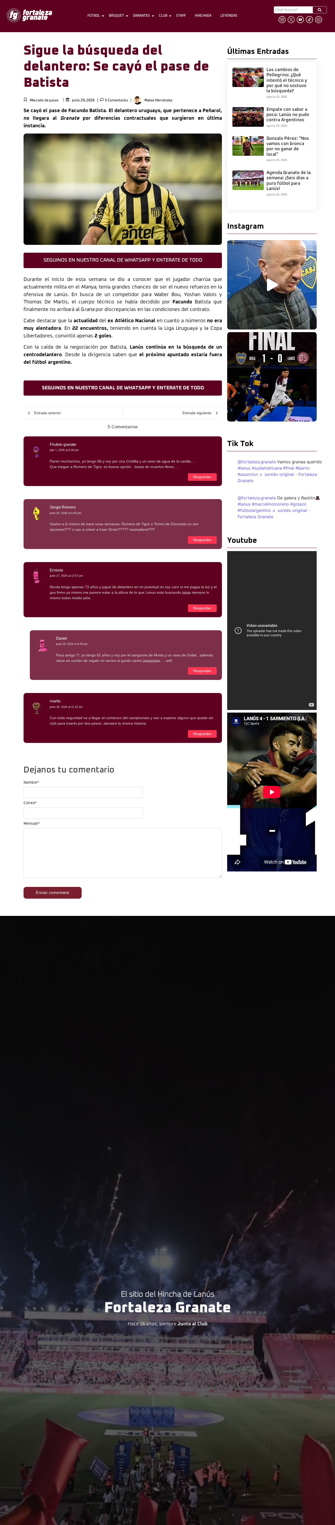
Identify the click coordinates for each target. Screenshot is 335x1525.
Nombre (31, 782)
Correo (30, 803)
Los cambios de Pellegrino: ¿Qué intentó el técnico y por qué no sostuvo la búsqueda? (286, 81)
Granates (141, 16)
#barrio (302, 468)
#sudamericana (267, 468)
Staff (181, 16)
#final (288, 468)
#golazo (298, 504)
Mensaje (32, 823)
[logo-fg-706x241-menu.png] (29, 15)
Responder (202, 477)
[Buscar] (320, 9)
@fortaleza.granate (257, 461)
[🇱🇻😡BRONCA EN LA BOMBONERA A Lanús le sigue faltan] (272, 376)
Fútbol (93, 16)
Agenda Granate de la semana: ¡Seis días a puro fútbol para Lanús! (288, 181)
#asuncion (248, 474)
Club (163, 16)
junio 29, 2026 (83, 100)
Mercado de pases (44, 100)
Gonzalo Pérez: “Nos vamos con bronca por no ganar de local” (287, 146)
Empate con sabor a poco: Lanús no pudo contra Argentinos (287, 115)
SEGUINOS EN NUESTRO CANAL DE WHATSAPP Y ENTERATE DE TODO (122, 260)
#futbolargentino (254, 510)
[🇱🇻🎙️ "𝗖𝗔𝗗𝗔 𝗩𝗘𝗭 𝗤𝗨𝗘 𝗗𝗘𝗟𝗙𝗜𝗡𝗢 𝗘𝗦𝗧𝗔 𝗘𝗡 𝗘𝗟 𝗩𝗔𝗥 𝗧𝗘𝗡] (272, 285)
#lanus (244, 468)
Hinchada (203, 16)
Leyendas (228, 16)
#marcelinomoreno (270, 504)
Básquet (116, 16)
